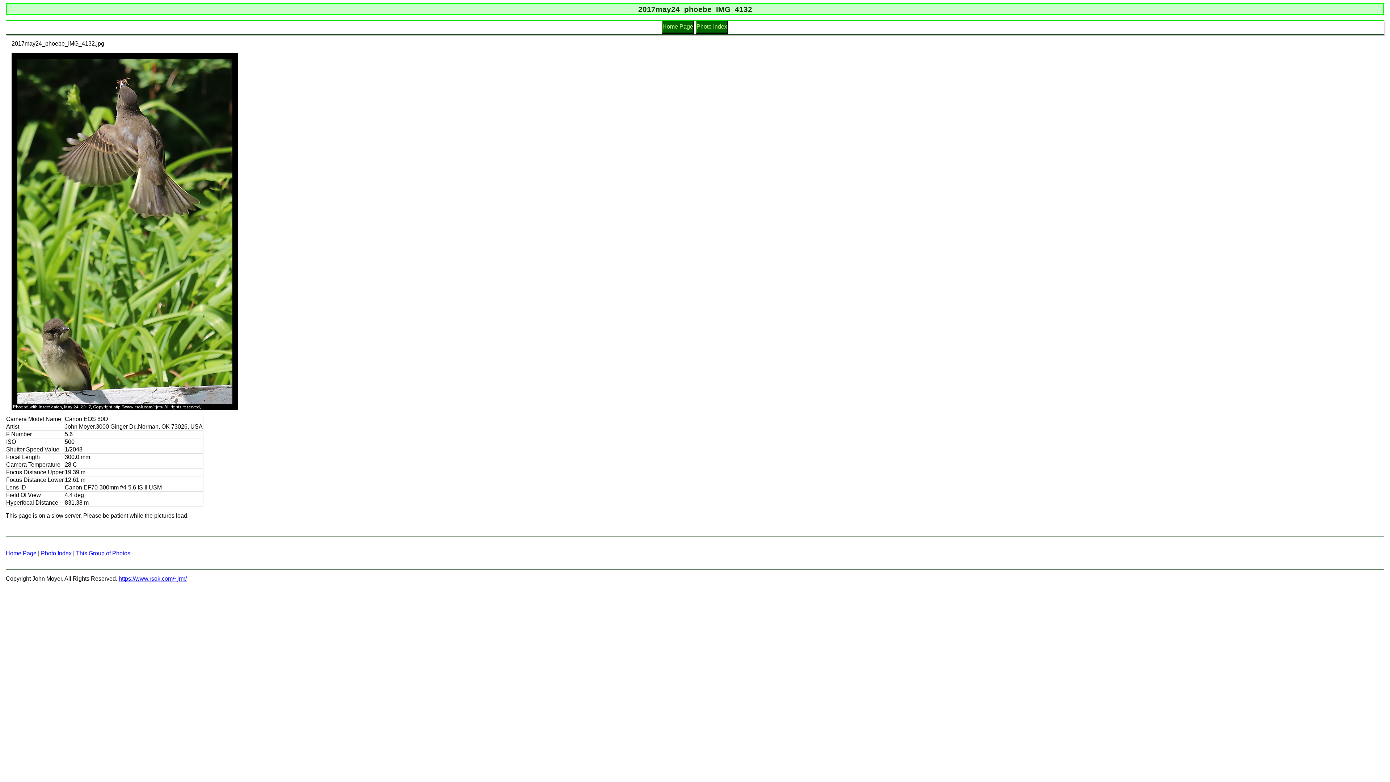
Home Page (677, 27)
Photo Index (711, 27)
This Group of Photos (103, 553)
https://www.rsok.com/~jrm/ (153, 579)
